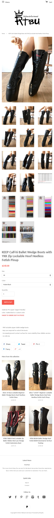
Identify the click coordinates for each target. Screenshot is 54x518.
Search (27, 483)
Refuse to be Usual (26, 513)
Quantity (5, 290)
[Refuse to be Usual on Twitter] (10, 497)
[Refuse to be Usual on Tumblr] (38, 497)
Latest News (27, 460)
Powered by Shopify (37, 513)
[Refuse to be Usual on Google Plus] (27, 497)
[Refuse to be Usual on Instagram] (32, 497)
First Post (27, 465)
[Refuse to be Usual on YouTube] (44, 497)
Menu (7, 2)
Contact (27, 485)
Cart (50, 2)
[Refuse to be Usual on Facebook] (15, 497)
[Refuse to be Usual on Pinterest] (21, 497)
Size (3, 271)
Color (4, 280)
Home (3, 33)
